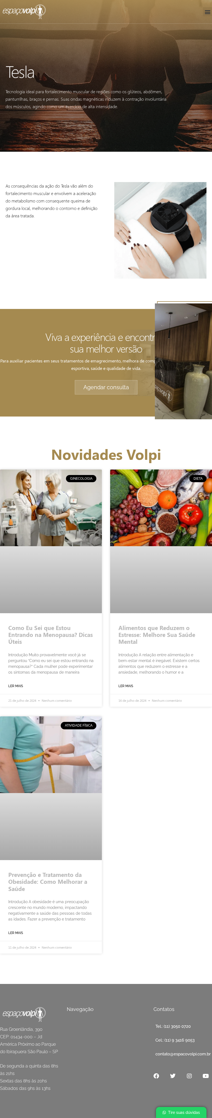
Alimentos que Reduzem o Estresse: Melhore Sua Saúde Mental (156, 634)
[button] (207, 11)
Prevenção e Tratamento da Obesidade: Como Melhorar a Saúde (47, 881)
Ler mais (15, 686)
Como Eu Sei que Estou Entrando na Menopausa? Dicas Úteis (50, 634)
